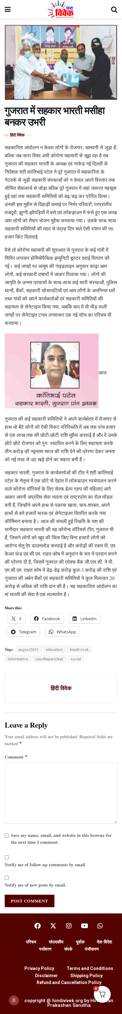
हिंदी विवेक (17, 135)
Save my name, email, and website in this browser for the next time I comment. (61, 838)
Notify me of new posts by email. (35, 885)
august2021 (28, 649)
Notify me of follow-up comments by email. (45, 864)
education (54, 649)
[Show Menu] (8, 9)
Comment (16, 757)
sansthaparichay (49, 658)
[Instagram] (69, 926)
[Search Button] (114, 9)
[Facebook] (37, 926)
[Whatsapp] (100, 926)
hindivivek (79, 649)
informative (18, 658)
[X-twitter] (53, 926)
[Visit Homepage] (60, 9)
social (76, 658)
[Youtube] (84, 926)
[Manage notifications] (14, 1000)
